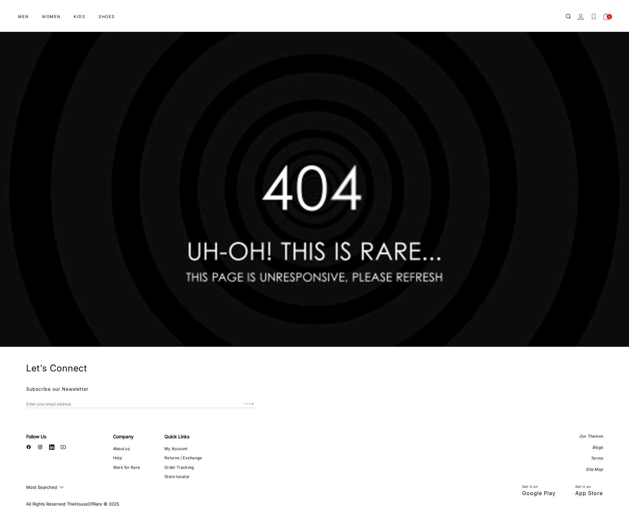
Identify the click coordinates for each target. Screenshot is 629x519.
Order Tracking (179, 467)
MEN (23, 16)
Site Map (594, 469)
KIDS (80, 16)
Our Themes (591, 436)
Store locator (177, 476)
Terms (597, 458)
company (123, 436)
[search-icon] (568, 17)
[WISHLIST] (594, 17)
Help (117, 457)
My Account (175, 448)
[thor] (314, 14)
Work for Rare (126, 467)
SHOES (107, 16)
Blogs (597, 447)
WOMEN (51, 16)
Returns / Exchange (183, 457)
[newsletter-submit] (248, 404)
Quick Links (176, 436)
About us (121, 448)
